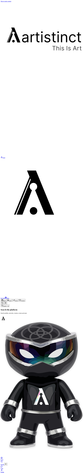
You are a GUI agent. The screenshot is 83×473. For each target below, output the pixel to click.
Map (8, 298)
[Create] (5, 464)
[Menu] (5, 303)
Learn (10, 300)
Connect (23, 300)
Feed (4, 157)
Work (4, 300)
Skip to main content (6, 1)
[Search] (2, 303)
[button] (41, 385)
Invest (16, 300)
